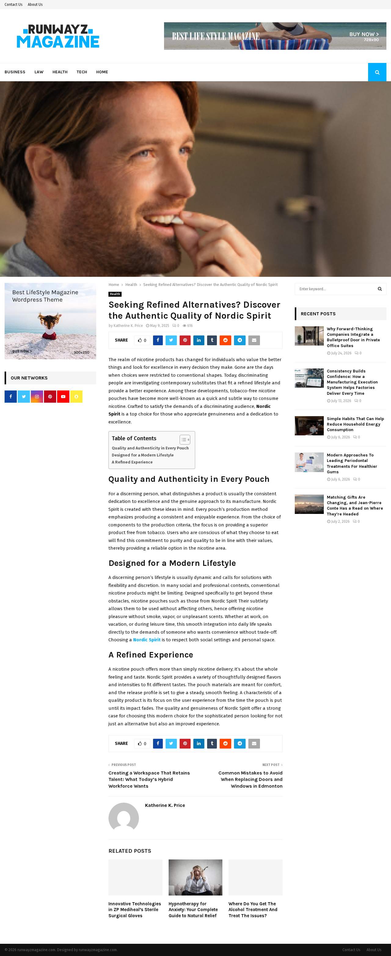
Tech (82, 72)
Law (39, 72)
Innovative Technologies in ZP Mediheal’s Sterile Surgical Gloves (134, 909)
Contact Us (14, 4)
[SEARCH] (379, 289)
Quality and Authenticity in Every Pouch (150, 448)
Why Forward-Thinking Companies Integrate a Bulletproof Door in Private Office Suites (353, 337)
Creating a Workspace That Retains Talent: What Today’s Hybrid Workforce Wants (149, 779)
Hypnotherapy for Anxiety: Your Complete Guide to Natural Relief (193, 909)
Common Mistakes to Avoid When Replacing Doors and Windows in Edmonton (250, 779)
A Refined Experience (132, 462)
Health (60, 72)
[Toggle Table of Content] (182, 439)
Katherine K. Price (128, 326)
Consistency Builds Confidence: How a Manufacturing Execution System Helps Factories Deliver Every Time (352, 382)
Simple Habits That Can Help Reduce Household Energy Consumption (355, 424)
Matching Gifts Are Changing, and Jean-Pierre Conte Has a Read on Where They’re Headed (355, 506)
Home (102, 72)
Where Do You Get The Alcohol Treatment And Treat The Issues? (252, 909)
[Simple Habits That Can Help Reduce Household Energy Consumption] (309, 425)
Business (15, 72)
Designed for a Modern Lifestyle (143, 455)
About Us (35, 4)
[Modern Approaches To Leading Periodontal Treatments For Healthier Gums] (309, 462)
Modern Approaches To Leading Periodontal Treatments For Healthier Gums (352, 463)
